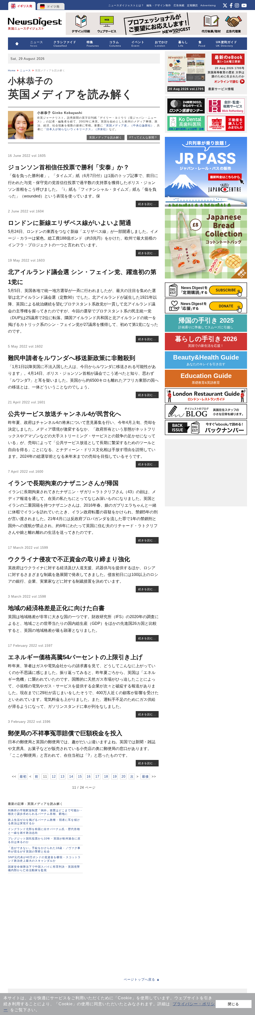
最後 (145, 776)
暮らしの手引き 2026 (206, 341)
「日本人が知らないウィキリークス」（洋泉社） (76, 129)
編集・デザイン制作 (158, 5)
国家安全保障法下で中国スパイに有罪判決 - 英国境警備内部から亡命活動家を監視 (44, 868)
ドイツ (51, 5)
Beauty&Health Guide (206, 360)
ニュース (25, 70)
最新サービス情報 (201, 89)
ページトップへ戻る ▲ (142, 979)
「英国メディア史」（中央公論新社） (128, 125)
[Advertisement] (84, 923)
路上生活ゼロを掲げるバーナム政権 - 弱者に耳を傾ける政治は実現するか (44, 821)
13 (62, 776)
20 (124, 776)
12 (54, 776)
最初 (23, 776)
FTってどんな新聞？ (143, 137)
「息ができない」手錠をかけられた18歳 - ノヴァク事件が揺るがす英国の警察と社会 (44, 849)
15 (80, 776)
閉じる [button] (233, 1004)
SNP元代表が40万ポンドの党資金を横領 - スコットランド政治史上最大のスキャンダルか (44, 859)
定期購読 (192, 5)
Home (12, 70)
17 (97, 776)
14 (71, 776)
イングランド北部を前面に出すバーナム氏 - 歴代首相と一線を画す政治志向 (44, 831)
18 (106, 776)
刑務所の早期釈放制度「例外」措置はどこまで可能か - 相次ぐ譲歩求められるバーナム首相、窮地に (45, 812)
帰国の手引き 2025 (206, 323)
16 (89, 776)
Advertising (208, 5)
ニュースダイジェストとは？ (126, 5)
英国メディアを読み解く (105, 137)
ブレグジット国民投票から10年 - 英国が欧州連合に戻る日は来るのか (44, 840)
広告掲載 (179, 5)
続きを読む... (147, 203)
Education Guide (206, 378)
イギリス (22, 5)
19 (115, 776)
